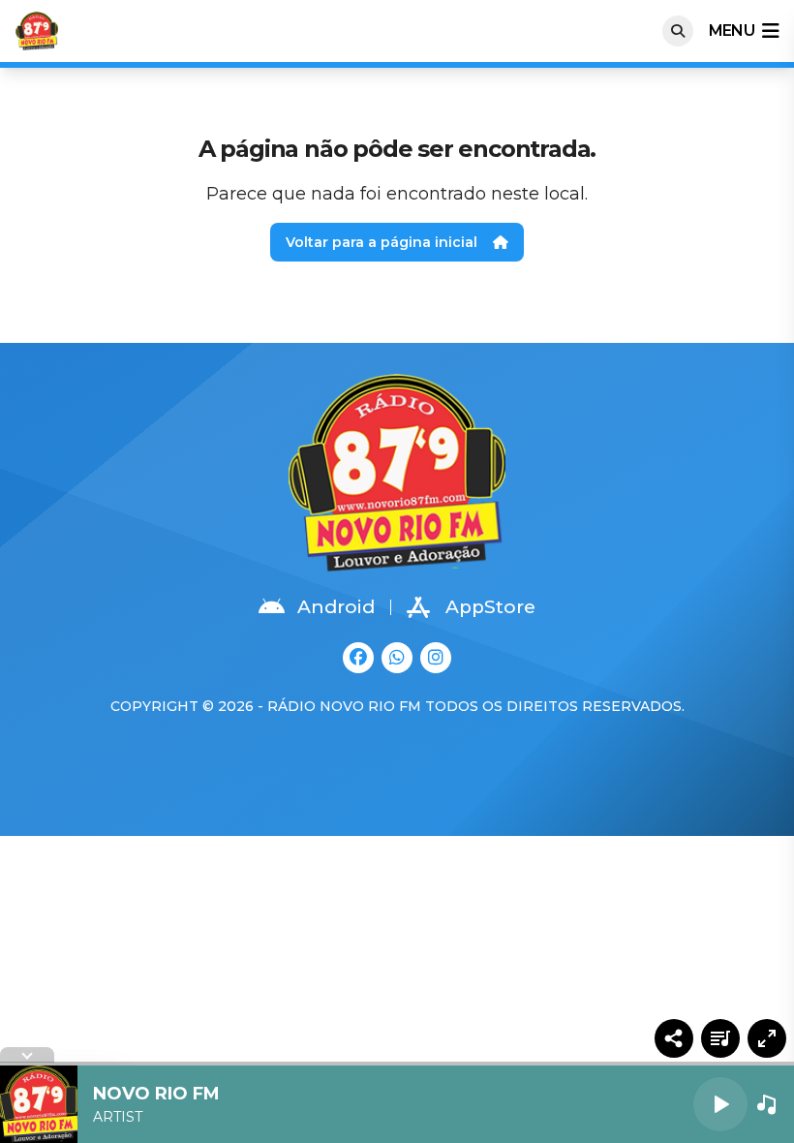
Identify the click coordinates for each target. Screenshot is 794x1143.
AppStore (490, 607)
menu (731, 30)
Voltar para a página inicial (381, 242)
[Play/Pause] (720, 1104)
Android (336, 607)
